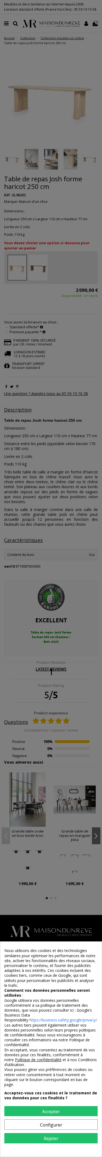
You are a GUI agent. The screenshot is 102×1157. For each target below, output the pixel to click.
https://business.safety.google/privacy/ (63, 1020)
